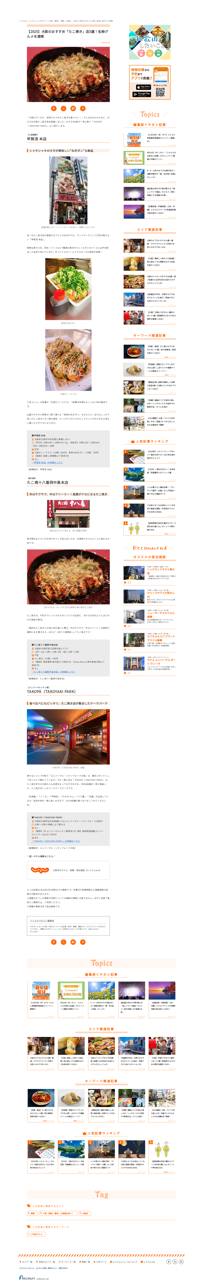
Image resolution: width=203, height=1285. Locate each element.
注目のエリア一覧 (47, 1261)
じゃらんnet (23, 21)
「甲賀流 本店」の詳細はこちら (47, 462)
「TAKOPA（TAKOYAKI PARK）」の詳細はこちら (56, 841)
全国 (51, 21)
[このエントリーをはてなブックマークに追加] (73, 108)
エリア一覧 (27, 1261)
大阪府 (68, 21)
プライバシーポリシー (27, 1268)
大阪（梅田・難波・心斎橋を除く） (58, 1213)
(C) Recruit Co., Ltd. (42, 1279)
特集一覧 (86, 1261)
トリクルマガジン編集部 (42, 920)
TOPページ (101, 1261)
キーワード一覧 (68, 1261)
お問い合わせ (63, 1268)
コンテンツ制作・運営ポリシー (46, 1268)
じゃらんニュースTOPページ (38, 21)
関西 (62, 21)
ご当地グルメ (36, 1234)
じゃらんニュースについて (125, 1261)
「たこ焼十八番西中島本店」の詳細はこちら (53, 671)
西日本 (57, 21)
